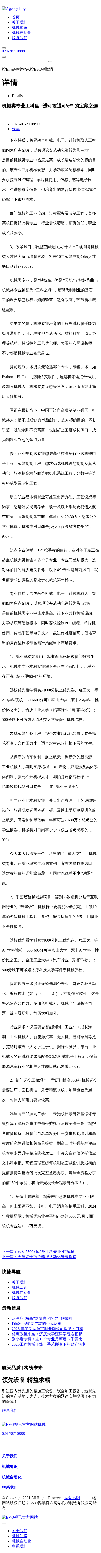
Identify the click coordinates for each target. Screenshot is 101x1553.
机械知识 (10, 1466)
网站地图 (72, 1498)
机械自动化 (12, 1477)
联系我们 (10, 1410)
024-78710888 (13, 51)
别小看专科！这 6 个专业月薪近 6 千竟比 (47, 1339)
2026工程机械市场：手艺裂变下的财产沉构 (49, 1344)
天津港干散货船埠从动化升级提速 (47, 1257)
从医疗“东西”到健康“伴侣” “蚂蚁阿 (42, 1318)
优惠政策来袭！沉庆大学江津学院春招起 (47, 1334)
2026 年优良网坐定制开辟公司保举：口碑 (47, 1329)
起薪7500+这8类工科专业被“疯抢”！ (49, 1252)
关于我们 (10, 1456)
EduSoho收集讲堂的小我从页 (37, 1323)
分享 (16, 129)
